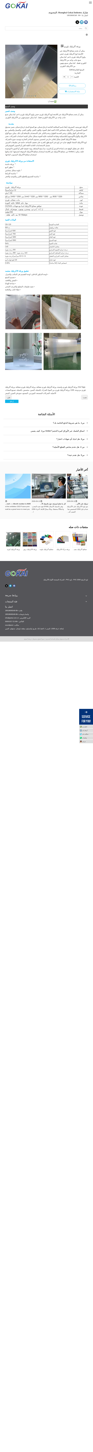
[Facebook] (86, 22)
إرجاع (12, 401)
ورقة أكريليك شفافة (79, 549)
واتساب (84, 738)
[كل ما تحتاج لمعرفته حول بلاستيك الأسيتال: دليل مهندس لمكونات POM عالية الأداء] (44, 498)
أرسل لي (84, 730)
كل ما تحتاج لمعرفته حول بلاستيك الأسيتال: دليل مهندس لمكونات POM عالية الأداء (48, 504)
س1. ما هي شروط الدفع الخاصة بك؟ (68, 423)
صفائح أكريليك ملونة (30, 549)
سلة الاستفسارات (73, 91)
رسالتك (73, 86)
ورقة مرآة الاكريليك (46, 549)
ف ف (83, 741)
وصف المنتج (10, 106)
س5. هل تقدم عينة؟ (75, 455)
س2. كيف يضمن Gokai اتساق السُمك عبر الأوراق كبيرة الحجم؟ (57, 431)
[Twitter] (77, 22)
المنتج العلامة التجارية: (79, 71)
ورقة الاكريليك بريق (13, 549)
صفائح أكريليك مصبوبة (63, 549)
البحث (86, 28)
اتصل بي (84, 726)
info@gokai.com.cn (12, 618)
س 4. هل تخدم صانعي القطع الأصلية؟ (68, 447)
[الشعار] (16, 5)
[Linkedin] (81, 22)
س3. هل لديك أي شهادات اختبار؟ (70, 439)
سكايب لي (85, 734)
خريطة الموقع (28, 639)
